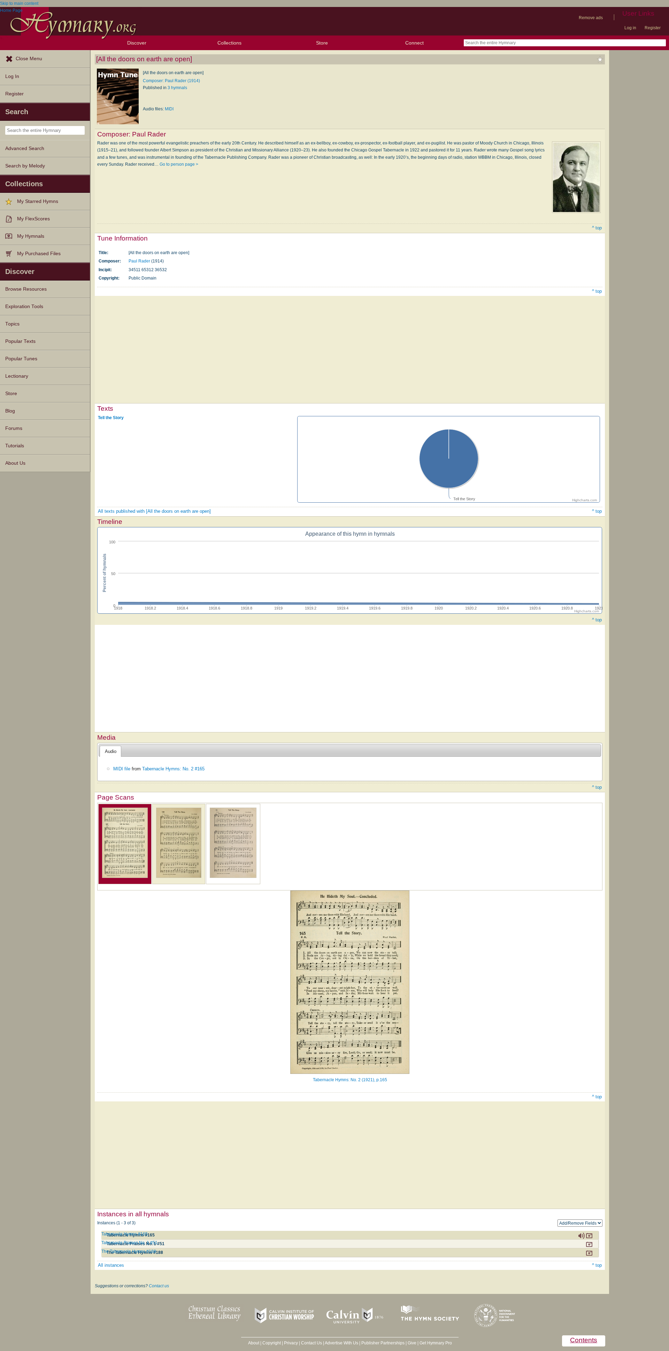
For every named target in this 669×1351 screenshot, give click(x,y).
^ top (597, 227)
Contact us (159, 1285)
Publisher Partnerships (383, 1343)
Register (653, 27)
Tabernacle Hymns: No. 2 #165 (173, 768)
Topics (12, 324)
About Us (15, 463)
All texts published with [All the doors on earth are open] (154, 511)
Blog (10, 411)
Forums (13, 428)
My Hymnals (30, 236)
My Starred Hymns (37, 201)
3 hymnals (177, 87)
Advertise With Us (341, 1343)
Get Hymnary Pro (436, 1343)
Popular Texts (20, 341)
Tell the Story (111, 417)
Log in (630, 27)
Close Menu (29, 58)
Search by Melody (25, 165)
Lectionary (16, 376)
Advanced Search (24, 148)
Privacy (291, 1343)
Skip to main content (19, 3)
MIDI (169, 109)
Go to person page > (179, 164)
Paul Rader (139, 261)
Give (412, 1343)
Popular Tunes (21, 358)
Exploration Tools (24, 306)
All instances (111, 1265)
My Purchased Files (39, 253)
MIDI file (121, 768)
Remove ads (591, 17)
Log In (12, 76)
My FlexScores (33, 218)
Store (322, 43)
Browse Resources (26, 289)
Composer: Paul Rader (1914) (171, 80)
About (253, 1343)
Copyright (271, 1343)
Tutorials (14, 445)
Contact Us (311, 1343)
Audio (110, 751)
